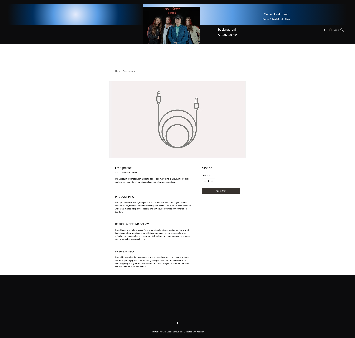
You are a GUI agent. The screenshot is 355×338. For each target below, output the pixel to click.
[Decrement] (204, 181)
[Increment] (212, 181)
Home (118, 71)
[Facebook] (324, 29)
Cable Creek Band (276, 14)
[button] (342, 30)
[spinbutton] (208, 181)
